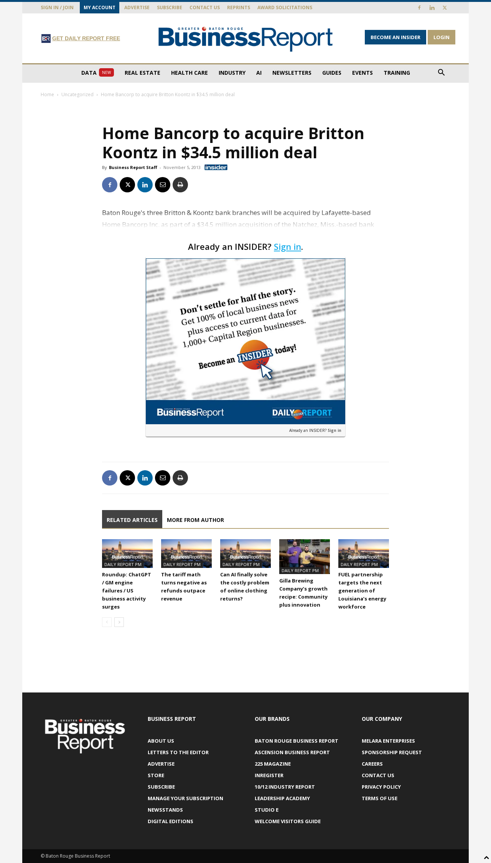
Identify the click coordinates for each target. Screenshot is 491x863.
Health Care (189, 72)
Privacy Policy (381, 786)
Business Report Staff (133, 167)
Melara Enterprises (388, 740)
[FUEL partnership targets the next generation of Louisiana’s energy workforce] (363, 553)
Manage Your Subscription (185, 798)
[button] (441, 73)
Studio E (266, 809)
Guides (331, 72)
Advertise (137, 7)
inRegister (269, 775)
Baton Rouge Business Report (296, 740)
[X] (444, 7)
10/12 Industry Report (285, 786)
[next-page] (119, 622)
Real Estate (142, 72)
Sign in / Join (57, 7)
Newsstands (165, 809)
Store (156, 775)
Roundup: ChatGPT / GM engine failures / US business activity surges (126, 590)
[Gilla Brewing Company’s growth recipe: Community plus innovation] (304, 556)
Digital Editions (170, 821)
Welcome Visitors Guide (288, 821)
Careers (372, 763)
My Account (99, 7)
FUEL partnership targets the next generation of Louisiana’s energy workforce (362, 590)
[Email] (162, 184)
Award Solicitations (284, 7)
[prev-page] (107, 622)
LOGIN (441, 37)
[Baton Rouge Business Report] (245, 39)
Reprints (238, 7)
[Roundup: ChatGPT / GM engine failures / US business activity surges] (127, 553)
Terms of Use (379, 798)
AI (259, 72)
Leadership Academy (282, 798)
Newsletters (291, 72)
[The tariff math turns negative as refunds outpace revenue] (186, 553)
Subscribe (169, 7)
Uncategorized (77, 94)
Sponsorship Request (392, 752)
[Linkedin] (432, 7)
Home (47, 94)
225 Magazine (273, 763)
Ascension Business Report (292, 752)
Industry (232, 72)
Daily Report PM (123, 564)
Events (362, 72)
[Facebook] (419, 7)
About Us (161, 740)
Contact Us (204, 7)
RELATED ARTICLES (132, 519)
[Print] (180, 184)
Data (96, 72)
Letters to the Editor (178, 752)
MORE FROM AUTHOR (195, 519)
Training (397, 72)
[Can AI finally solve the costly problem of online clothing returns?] (245, 553)
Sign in (287, 246)
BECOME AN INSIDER (395, 37)
